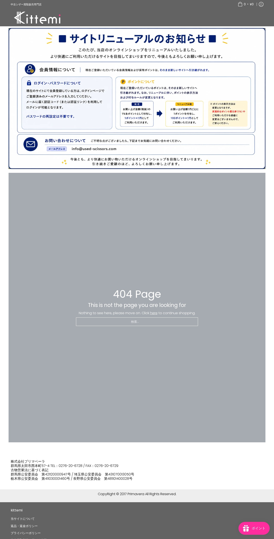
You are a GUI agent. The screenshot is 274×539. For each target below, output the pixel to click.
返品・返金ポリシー (24, 526)
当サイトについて (23, 519)
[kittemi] (37, 17)
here (154, 313)
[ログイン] (261, 4)
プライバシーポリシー (26, 533)
